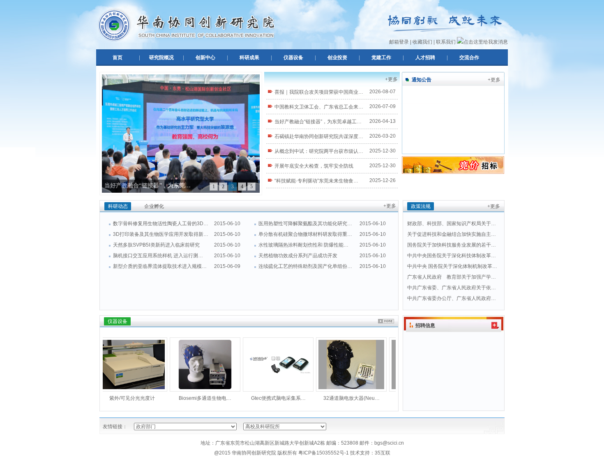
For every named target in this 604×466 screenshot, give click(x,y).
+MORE (386, 321)
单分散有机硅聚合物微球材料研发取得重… (305, 234)
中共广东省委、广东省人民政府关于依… (451, 288)
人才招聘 (425, 57)
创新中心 (205, 57)
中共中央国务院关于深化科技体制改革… (451, 255)
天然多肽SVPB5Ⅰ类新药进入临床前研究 (156, 245)
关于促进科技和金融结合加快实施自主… (451, 234)
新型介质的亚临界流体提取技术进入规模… (160, 266)
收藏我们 (422, 42)
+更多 (391, 79)
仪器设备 (293, 57)
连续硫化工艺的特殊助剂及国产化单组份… (305, 266)
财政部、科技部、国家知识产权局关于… (451, 223)
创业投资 (337, 57)
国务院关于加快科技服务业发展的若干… (451, 245)
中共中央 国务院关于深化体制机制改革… (452, 266)
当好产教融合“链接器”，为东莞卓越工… (318, 122)
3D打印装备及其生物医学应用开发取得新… (160, 234)
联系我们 (446, 42)
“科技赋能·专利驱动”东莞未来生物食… (316, 181)
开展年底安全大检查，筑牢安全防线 (313, 166)
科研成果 (249, 57)
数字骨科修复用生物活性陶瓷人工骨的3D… (160, 223)
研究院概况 (161, 57)
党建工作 (381, 57)
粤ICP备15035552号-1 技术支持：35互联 (344, 453)
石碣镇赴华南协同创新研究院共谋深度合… (316, 137)
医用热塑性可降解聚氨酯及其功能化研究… (305, 223)
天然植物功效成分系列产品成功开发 (297, 255)
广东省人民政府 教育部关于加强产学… (451, 277)
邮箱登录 (399, 42)
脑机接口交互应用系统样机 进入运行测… (158, 255)
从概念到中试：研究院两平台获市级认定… (316, 151)
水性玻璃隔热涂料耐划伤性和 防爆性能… (303, 245)
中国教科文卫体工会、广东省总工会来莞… (316, 107)
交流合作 (469, 57)
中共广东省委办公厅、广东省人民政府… (451, 298)
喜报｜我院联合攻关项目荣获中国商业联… (316, 92)
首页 (117, 57)
